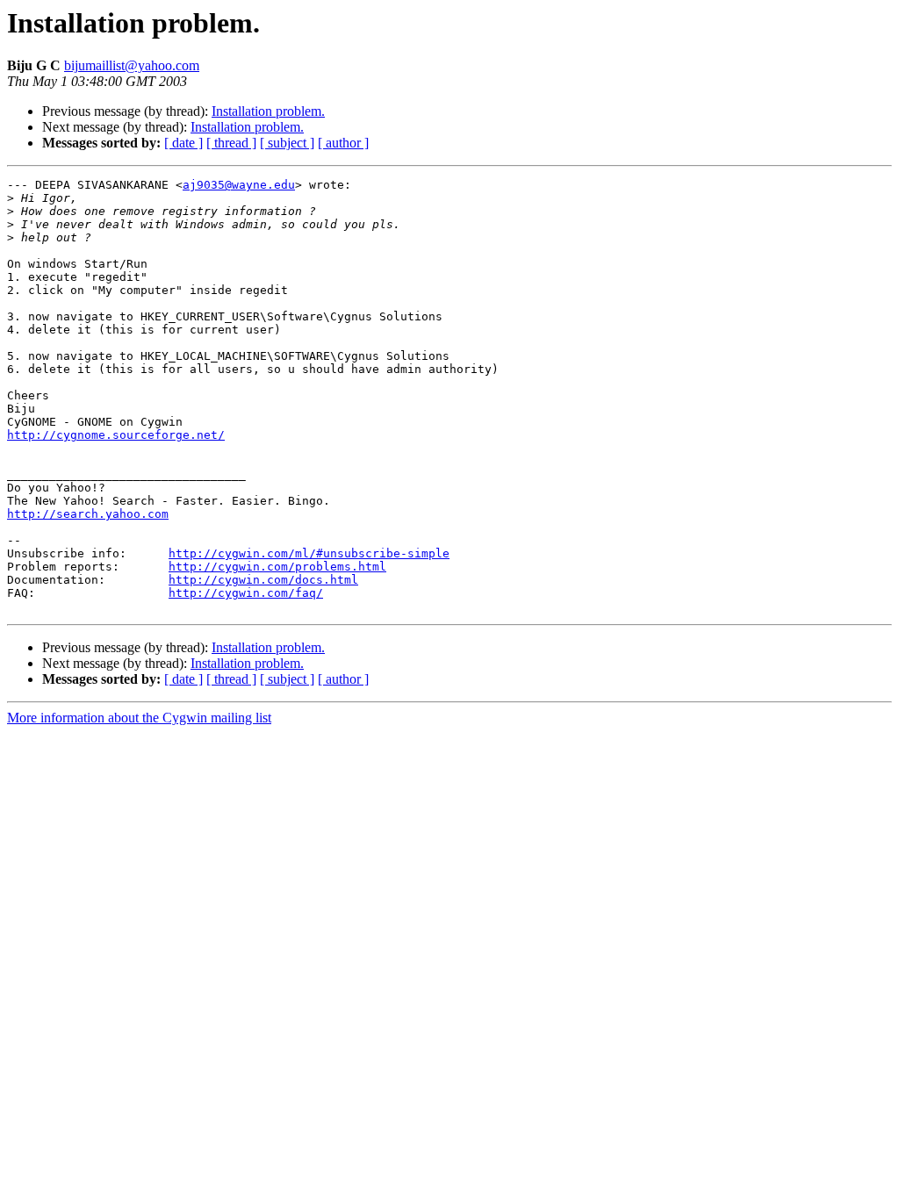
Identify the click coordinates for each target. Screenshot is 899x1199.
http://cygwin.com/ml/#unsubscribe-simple (309, 553)
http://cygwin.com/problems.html (277, 566)
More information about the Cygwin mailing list (139, 717)
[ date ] (183, 142)
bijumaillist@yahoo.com (131, 65)
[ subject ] (287, 142)
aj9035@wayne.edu (239, 184)
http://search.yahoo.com (88, 514)
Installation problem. (268, 111)
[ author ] (343, 142)
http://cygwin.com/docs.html (263, 579)
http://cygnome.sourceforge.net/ (116, 435)
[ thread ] (231, 142)
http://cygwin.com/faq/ (246, 593)
